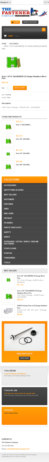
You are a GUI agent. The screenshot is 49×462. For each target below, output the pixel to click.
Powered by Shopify (20, 456)
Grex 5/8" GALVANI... (23, 165)
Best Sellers (10, 195)
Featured (8, 204)
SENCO (7, 237)
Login (16, 22)
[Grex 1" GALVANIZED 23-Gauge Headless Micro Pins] (8, 126)
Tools (7, 262)
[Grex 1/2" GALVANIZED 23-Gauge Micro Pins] (8, 154)
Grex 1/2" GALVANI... (23, 153)
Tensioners (9, 258)
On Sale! (8, 218)
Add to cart (20, 88)
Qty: (3, 88)
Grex (8, 97)
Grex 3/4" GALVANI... (23, 139)
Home (4, 44)
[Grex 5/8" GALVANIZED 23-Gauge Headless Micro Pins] (8, 166)
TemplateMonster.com (8, 456)
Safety (7, 232)
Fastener (8, 95)
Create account (30, 22)
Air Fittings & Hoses (13, 190)
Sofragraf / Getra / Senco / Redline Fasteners (21, 242)
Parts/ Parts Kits (12, 227)
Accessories (10, 185)
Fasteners (13, 44)
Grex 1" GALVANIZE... (23, 125)
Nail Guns (8, 213)
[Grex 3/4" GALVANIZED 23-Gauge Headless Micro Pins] (8, 141)
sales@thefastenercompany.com (18, 449)
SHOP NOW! (24, 358)
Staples (8, 253)
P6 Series (8, 223)
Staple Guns (10, 248)
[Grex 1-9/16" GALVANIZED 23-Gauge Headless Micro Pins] (12, 53)
